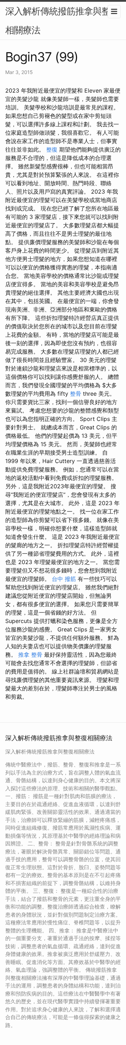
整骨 (75, 393)
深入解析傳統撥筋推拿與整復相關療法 (62, 20)
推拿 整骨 (30, 654)
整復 (51, 149)
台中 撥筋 (64, 578)
